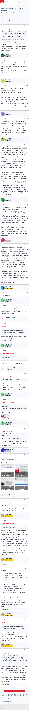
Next (19, 688)
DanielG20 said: (5, 326)
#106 (27, 204)
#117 (27, 520)
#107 (27, 245)
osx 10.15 (22, 13)
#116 (27, 500)
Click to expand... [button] (15, 42)
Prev (9, 688)
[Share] (24, 26)
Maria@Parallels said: (7, 353)
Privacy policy (19, 707)
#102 (27, 60)
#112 (27, 373)
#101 (27, 26)
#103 (27, 85)
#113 (27, 399)
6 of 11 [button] (14, 688)
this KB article (12, 510)
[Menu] (2, 1)
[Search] (27, 1)
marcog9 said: (5, 29)
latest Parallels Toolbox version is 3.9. (13, 508)
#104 (27, 118)
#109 (27, 305)
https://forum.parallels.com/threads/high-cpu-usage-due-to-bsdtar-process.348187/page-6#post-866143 (14, 638)
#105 (27, 144)
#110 (27, 323)
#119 (27, 619)
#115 (27, 455)
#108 (27, 292)
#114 (27, 428)
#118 (27, 564)
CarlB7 (3, 13)
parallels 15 (4, 14)
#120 (27, 650)
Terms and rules (11, 707)
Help (25, 707)
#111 (27, 350)
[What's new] (23, 1)
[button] (1, 705)
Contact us (3, 707)
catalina (17, 13)
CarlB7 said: (4, 653)
